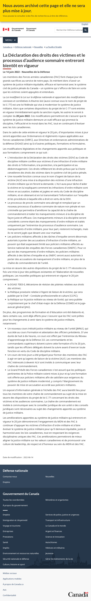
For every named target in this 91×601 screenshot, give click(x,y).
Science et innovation (55, 537)
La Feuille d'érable (54, 47)
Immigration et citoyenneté (15, 520)
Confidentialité (9, 595)
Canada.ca (7, 47)
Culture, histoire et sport (14, 564)
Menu (11, 40)
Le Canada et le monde (56, 525)
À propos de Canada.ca (13, 584)
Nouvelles (38, 47)
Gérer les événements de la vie (59, 559)
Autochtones (51, 542)
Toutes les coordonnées (13, 500)
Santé (5, 542)
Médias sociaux (10, 573)
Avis (4, 590)
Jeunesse (49, 553)
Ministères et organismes (57, 500)
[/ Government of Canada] (19, 29)
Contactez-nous (10, 476)
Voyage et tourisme (11, 525)
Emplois (6, 482)
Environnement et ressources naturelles (21, 553)
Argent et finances (54, 531)
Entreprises (8, 531)
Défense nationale (23, 47)
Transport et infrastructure (58, 520)
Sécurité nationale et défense (16, 559)
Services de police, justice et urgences (62, 514)
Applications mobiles (12, 578)
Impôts (6, 548)
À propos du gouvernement (15, 505)
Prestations (8, 537)
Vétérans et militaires (55, 548)
